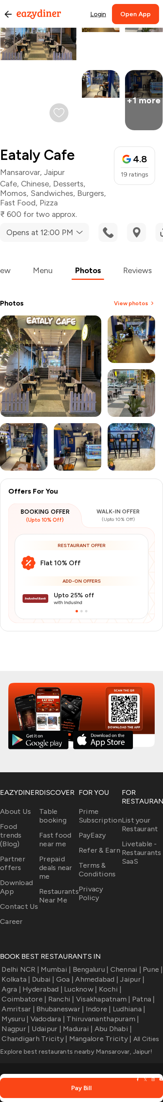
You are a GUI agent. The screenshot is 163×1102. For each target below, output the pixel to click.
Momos (13, 193)
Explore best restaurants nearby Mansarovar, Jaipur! (76, 1051)
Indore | (98, 1009)
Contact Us (19, 906)
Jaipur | (132, 979)
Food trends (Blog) (11, 835)
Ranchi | (61, 999)
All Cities (145, 1039)
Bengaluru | (90, 969)
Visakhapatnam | (103, 999)
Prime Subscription (100, 816)
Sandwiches (51, 193)
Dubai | (43, 979)
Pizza (49, 202)
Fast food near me (55, 839)
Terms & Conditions (97, 869)
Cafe (8, 183)
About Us (15, 811)
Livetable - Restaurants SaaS (141, 853)
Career (11, 921)
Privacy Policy (91, 893)
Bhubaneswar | (60, 1009)
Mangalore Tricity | (100, 1038)
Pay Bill (81, 1088)
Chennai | (125, 969)
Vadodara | (47, 1019)
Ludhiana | (129, 1009)
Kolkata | (16, 979)
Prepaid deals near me (55, 868)
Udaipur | (46, 1028)
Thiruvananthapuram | (102, 1019)
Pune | (153, 969)
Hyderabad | (43, 989)
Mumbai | (56, 969)
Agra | (11, 989)
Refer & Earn (99, 850)
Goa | (65, 979)
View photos (131, 303)
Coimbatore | (24, 999)
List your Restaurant (140, 824)
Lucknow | (80, 989)
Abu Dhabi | (113, 1028)
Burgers (90, 193)
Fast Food (18, 202)
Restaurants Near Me (59, 895)
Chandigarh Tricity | (34, 1038)
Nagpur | (16, 1028)
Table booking (52, 816)
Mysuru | (15, 1019)
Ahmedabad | (96, 979)
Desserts (68, 183)
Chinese (35, 183)
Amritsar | (18, 1009)
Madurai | (78, 1028)
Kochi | (110, 989)
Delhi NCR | (20, 969)
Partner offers (12, 863)
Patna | (143, 999)
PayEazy (92, 835)
